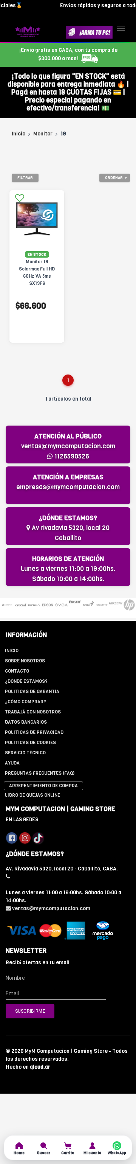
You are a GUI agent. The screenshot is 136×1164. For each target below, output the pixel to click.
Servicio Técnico (25, 753)
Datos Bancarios (26, 722)
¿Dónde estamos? (26, 681)
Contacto (17, 671)
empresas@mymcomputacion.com (68, 487)
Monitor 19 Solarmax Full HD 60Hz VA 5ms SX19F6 (37, 272)
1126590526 (71, 456)
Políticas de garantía (32, 691)
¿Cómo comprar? (25, 702)
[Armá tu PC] (89, 32)
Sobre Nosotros (25, 661)
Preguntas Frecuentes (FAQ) (39, 773)
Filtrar (25, 177)
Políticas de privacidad (34, 732)
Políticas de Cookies (30, 743)
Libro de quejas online (32, 795)
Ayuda (12, 763)
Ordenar (114, 177)
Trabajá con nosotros (33, 712)
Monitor (43, 133)
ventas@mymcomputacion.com (68, 446)
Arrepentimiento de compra (43, 786)
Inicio (18, 133)
